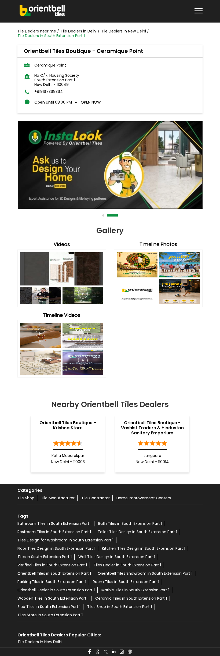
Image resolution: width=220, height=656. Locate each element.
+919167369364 (48, 91)
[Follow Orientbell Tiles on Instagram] (122, 652)
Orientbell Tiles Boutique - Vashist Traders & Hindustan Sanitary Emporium (152, 428)
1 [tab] (103, 215)
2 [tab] (108, 215)
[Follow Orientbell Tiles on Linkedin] (114, 652)
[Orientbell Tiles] (42, 11)
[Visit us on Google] (98, 652)
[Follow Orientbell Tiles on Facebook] (90, 652)
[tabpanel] (110, 165)
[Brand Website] (130, 652)
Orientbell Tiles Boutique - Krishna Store (67, 425)
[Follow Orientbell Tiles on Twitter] (106, 652)
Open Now (91, 102)
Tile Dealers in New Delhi (39, 641)
